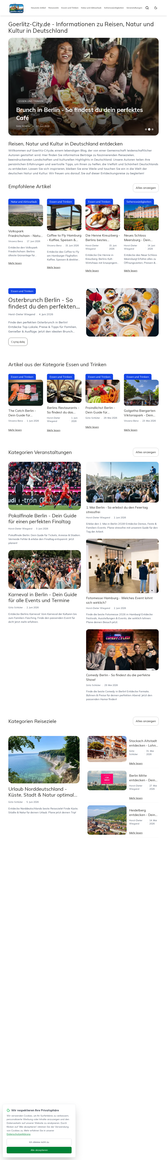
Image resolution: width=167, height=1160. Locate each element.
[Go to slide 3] (152, 129)
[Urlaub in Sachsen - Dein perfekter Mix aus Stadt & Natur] (83, 87)
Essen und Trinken (69, 8)
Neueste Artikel (38, 8)
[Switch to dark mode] (156, 8)
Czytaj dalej (18, 341)
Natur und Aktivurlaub (91, 8)
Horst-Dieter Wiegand (20, 528)
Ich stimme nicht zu (39, 1142)
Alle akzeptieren (39, 1150)
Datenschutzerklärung (18, 1134)
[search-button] (147, 8)
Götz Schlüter (23, 126)
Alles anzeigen (146, 188)
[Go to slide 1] (146, 129)
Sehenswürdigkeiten (114, 8)
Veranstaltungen (134, 8)
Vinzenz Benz (15, 241)
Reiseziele (53, 8)
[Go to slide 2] (149, 129)
